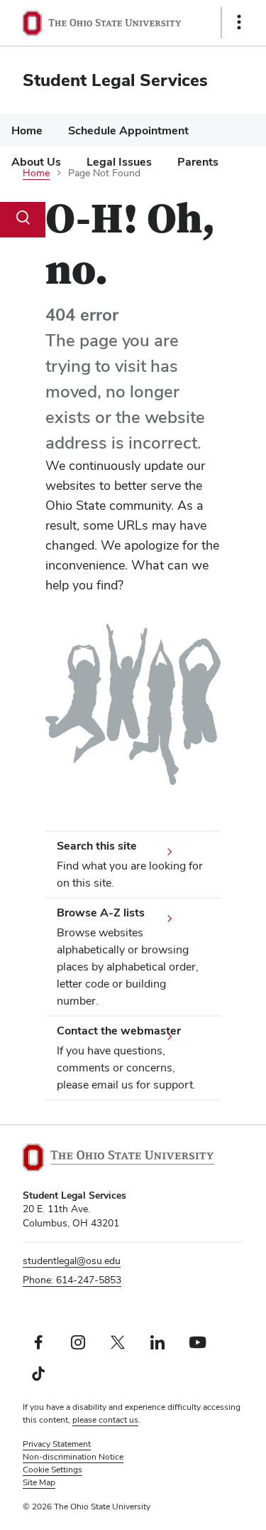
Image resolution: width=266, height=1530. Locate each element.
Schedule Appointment (128, 130)
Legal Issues (119, 161)
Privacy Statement (57, 1444)
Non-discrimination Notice (73, 1456)
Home (27, 130)
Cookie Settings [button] (52, 1469)
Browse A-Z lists (101, 912)
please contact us (105, 1419)
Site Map (39, 1482)
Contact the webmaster (119, 1030)
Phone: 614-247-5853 (72, 1279)
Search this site (97, 845)
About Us (36, 161)
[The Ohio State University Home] (118, 1157)
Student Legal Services (115, 80)
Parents (197, 161)
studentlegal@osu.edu (72, 1260)
